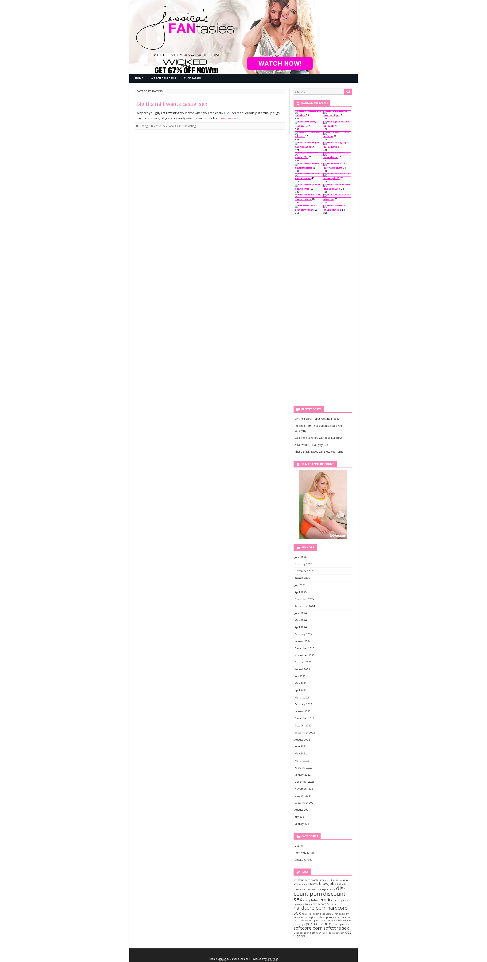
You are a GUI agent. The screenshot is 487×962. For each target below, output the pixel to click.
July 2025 (300, 585)
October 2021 (302, 795)
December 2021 (304, 781)
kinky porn (344, 913)
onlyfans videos (343, 920)
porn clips (299, 924)
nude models (327, 920)
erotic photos (341, 900)
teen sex (320, 933)
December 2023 (304, 648)
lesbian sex (339, 917)
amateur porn (302, 880)
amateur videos (334, 880)
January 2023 (302, 711)
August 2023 (302, 669)
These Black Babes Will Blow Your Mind (318, 451)
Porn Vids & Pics (304, 852)
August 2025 (302, 578)
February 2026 (303, 564)
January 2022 (302, 774)
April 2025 (300, 592)
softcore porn (308, 928)
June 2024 (300, 613)
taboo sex (298, 933)
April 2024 (300, 627)
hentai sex (307, 913)
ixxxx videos (319, 913)
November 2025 (304, 571)
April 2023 (300, 690)
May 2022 (300, 753)
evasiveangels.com (303, 904)
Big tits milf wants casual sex (171, 103)
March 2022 (301, 760)
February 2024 (303, 634)
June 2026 (300, 557)
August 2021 (302, 809)
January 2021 (302, 823)
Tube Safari (192, 78)
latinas (297, 917)
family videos (333, 904)
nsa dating (189, 126)
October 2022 (302, 725)
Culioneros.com (313, 889)
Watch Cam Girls (163, 78)
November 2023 (304, 655)
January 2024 (302, 641)
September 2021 (304, 802)
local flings (175, 126)
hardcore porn (310, 907)
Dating (143, 126)
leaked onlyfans (308, 917)
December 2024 (304, 599)
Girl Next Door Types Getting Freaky (316, 418)
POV (347, 924)
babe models (305, 884)
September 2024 (304, 606)
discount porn (319, 890)
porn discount (319, 923)
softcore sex (336, 928)
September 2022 (304, 732)
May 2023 (300, 683)
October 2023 (302, 662)
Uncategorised (303, 859)
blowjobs (327, 883)
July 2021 (300, 816)
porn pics (339, 924)
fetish (343, 904)
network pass (311, 920)
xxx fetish (339, 933)
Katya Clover (331, 913)
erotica (326, 899)
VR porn (330, 933)
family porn (319, 904)
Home (139, 78)
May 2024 (300, 620)
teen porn (310, 932)
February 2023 (303, 704)
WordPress (271, 958)
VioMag (222, 958)
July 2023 (300, 676)
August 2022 (302, 739)
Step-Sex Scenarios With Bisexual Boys (318, 437)
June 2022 (300, 746)
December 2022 (304, 718)
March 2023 (301, 697)
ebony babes (311, 900)
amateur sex (318, 880)
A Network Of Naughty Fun (311, 445)
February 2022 (303, 767)
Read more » (229, 118)
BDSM (315, 884)
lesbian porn (324, 917)
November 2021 (304, 788)
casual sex (160, 126)
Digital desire (328, 889)
